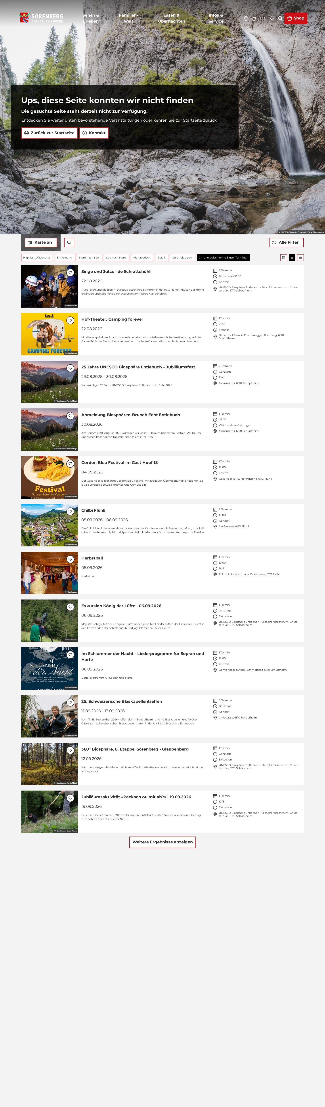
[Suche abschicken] (69, 242)
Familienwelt (128, 18)
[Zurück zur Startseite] (40, 18)
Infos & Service (216, 18)
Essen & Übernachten (171, 18)
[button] (286, 242)
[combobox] (69, 242)
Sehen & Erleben (90, 18)
